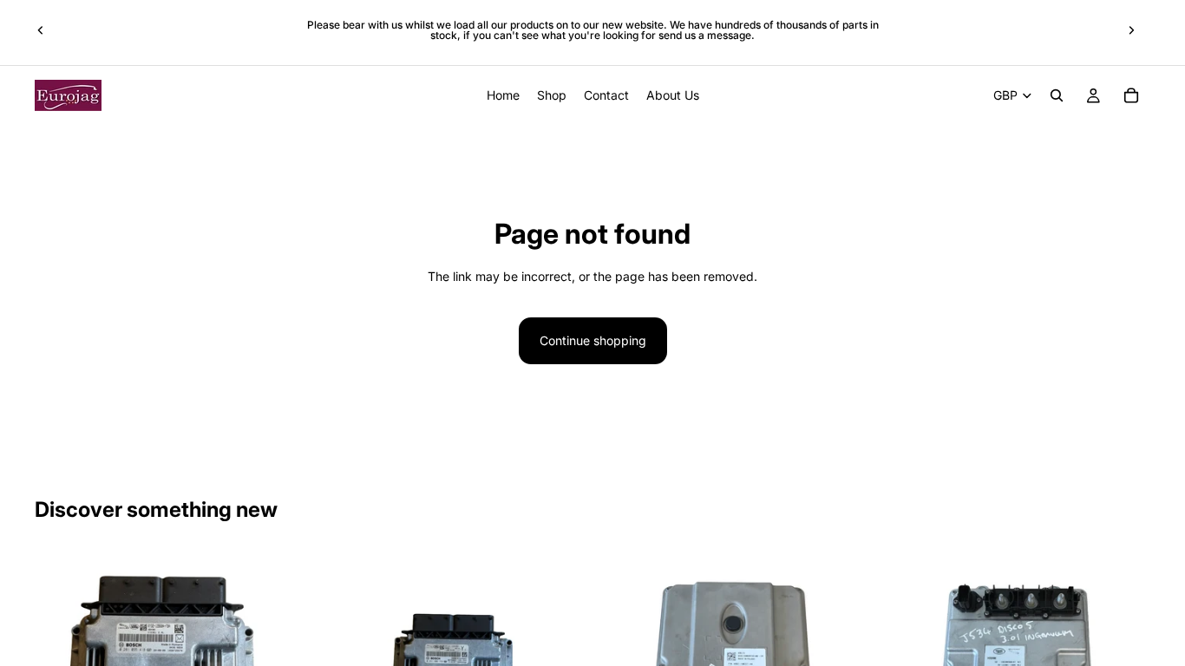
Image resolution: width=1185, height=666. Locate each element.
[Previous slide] (41, 30)
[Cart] (1131, 95)
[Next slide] (1131, 30)
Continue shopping (593, 340)
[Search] (1057, 95)
